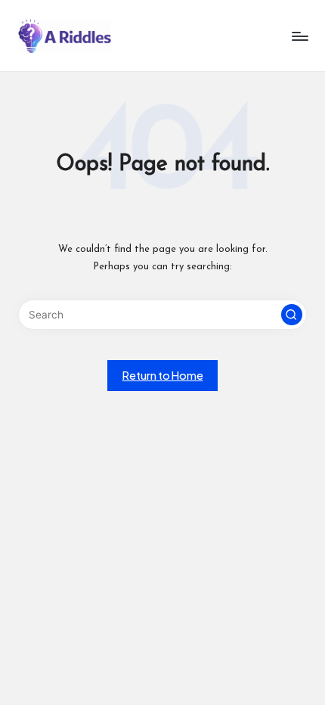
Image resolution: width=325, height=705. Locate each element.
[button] (291, 314)
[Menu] (299, 36)
